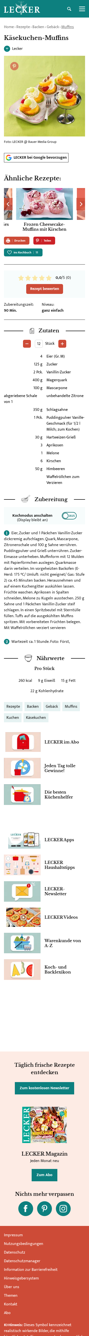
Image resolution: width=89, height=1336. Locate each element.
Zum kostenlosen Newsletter (44, 1088)
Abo (7, 1313)
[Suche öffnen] (69, 9)
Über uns (11, 1287)
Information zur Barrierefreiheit (31, 1269)
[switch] (69, 515)
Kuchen (12, 717)
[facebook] (25, 1208)
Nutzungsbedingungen (23, 1244)
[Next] (80, 204)
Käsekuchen (36, 717)
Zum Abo (44, 1175)
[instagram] (63, 1208)
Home (9, 27)
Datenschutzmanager (22, 1261)
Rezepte (23, 27)
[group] (44, 210)
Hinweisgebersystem (21, 1278)
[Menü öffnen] (82, 9)
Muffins (67, 27)
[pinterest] (44, 1208)
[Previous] (8, 204)
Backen (38, 27)
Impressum (13, 1235)
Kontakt (10, 1304)
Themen (11, 1295)
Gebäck (53, 27)
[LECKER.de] (22, 9)
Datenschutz (14, 1252)
